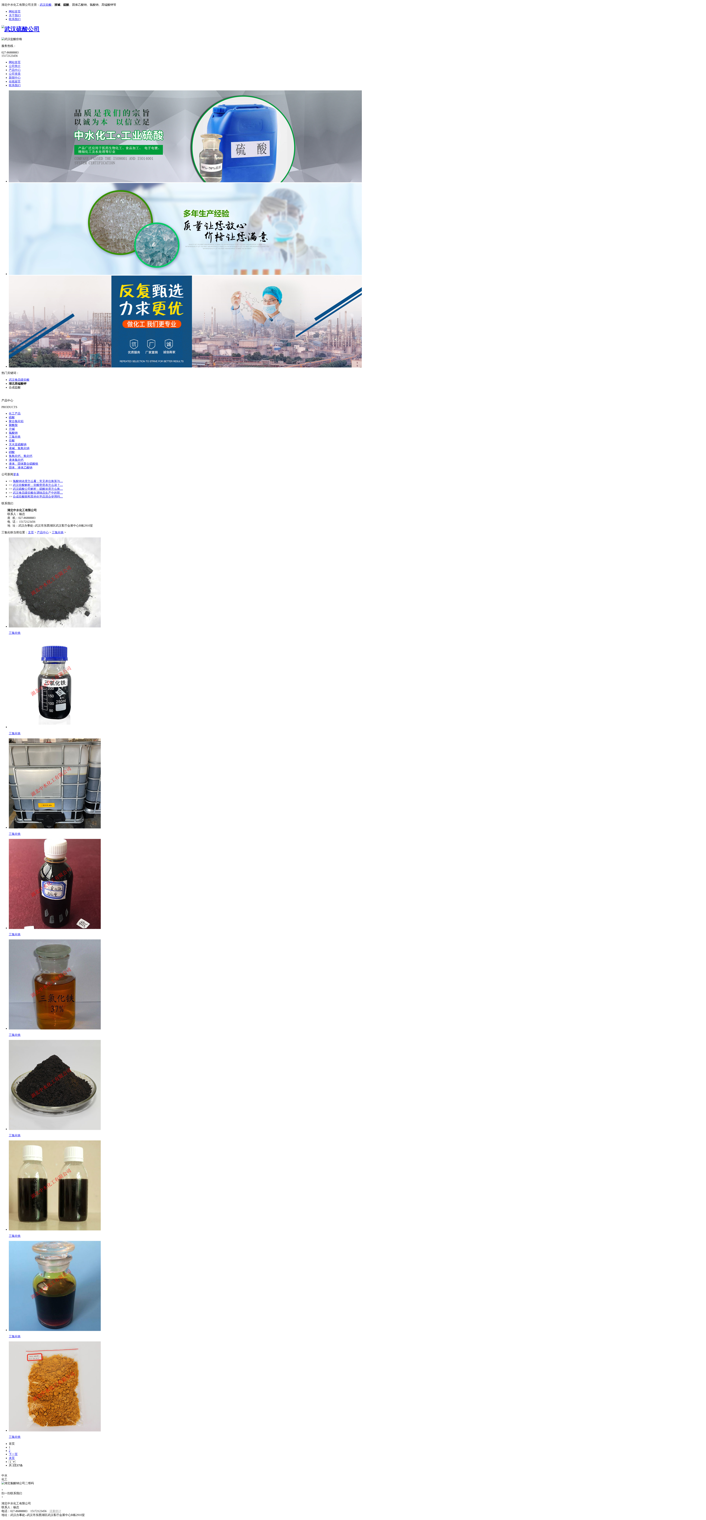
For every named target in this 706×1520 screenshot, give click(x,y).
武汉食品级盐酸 (19, 379)
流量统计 (55, 1511)
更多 (16, 474)
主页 (31, 532)
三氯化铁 (15, 436)
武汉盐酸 (45, 4)
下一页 (13, 1454)
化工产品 (15, 413)
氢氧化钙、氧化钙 (20, 455)
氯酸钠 (13, 432)
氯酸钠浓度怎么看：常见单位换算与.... (38, 481)
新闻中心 (15, 77)
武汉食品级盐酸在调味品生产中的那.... (38, 492)
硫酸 (12, 417)
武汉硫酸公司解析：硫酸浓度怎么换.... (38, 488)
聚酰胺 (13, 425)
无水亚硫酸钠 (17, 444)
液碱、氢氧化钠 (19, 448)
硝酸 (12, 452)
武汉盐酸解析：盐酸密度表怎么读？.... (38, 485)
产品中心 (15, 69)
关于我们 (15, 15)
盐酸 (12, 440)
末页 (12, 1458)
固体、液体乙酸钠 (20, 467)
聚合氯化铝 (16, 421)
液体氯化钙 (16, 459)
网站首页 (15, 11)
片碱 (12, 428)
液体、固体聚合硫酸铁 (23, 463)
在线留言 (15, 81)
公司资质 (15, 73)
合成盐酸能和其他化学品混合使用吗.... (38, 496)
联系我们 (15, 19)
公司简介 (15, 66)
